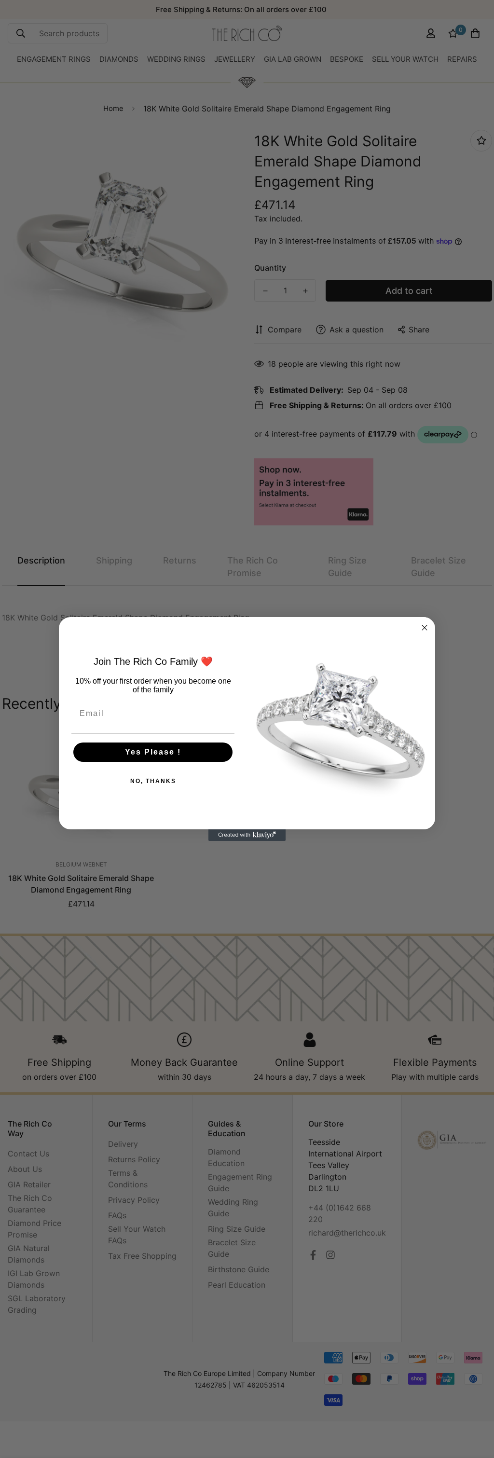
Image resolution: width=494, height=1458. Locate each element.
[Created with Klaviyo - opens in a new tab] (247, 835)
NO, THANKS (153, 781)
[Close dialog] (424, 627)
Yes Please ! (153, 752)
